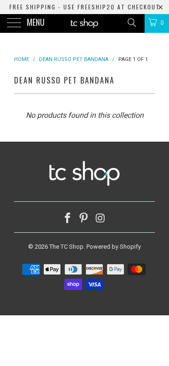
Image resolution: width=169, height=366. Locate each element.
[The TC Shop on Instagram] (100, 219)
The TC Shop (66, 246)
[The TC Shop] (84, 23)
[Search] (131, 22)
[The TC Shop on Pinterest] (84, 219)
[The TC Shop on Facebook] (68, 219)
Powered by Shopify (113, 246)
